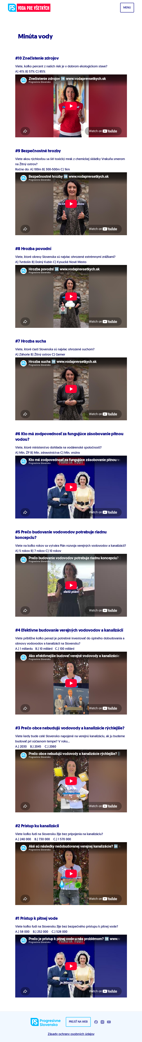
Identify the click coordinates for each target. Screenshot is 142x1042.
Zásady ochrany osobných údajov (71, 1034)
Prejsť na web (78, 1022)
